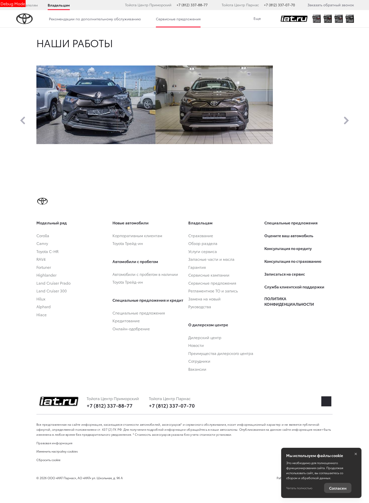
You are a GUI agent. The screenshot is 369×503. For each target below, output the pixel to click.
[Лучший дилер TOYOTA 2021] (349, 19)
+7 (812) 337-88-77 (192, 4)
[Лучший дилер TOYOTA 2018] (327, 19)
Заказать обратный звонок (331, 4)
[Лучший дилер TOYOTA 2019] (338, 19)
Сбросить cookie (48, 460)
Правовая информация (54, 443)
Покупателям (26, 5)
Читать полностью (299, 488)
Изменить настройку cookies (57, 451)
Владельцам (59, 5)
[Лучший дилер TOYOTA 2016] (316, 19)
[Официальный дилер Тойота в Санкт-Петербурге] (294, 18)
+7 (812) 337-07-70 (279, 4)
